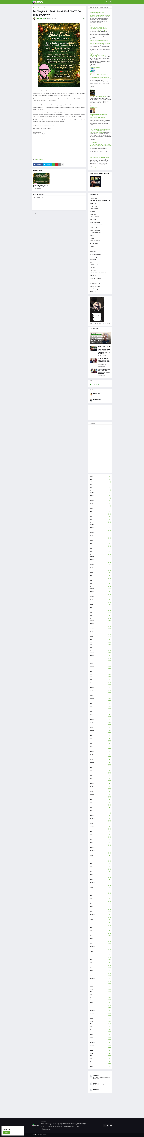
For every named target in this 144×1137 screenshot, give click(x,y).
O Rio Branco (93, 270)
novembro (100, 498)
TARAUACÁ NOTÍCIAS (95, 67)
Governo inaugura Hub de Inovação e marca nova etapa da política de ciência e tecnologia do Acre (100, 146)
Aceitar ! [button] (6, 1132)
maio (100, 482)
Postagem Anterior (37, 213)
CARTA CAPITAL (93, 227)
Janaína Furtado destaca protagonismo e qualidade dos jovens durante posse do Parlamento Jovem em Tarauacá (99, 116)
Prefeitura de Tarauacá (95, 286)
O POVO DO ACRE (94, 267)
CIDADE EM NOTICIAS (95, 230)
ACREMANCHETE (94, 208)
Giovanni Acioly (96, 393)
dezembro (100, 500)
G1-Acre (92, 246)
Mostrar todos (93, 167)
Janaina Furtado (94, 107)
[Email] (59, 164)
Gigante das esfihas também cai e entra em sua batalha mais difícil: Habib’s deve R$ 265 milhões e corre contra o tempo (100, 15)
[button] (106, 2)
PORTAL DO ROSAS (94, 281)
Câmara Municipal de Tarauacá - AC (98, 27)
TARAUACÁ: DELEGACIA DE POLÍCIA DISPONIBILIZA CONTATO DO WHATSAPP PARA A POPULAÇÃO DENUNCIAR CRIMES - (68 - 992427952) (104, 350)
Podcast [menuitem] (73, 2)
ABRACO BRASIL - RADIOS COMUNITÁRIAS (100, 200)
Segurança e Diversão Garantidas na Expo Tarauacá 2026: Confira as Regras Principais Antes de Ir (100, 43)
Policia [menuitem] (59, 2)
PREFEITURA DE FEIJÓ (95, 283)
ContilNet (92, 235)
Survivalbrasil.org (94, 289)
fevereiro (100, 506)
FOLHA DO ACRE (94, 243)
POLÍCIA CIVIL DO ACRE (95, 278)
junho (100, 484)
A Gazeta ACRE (93, 198)
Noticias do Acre (93, 142)
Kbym (91, 89)
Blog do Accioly (44, 7)
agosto (100, 490)
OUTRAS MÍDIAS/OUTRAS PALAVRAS (98, 273)
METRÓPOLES (93, 259)
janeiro (100, 503)
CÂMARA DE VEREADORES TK (97, 225)
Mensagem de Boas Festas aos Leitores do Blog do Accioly (40, 186)
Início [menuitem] (46, 2)
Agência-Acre (93, 219)
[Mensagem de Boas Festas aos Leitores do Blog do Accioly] (41, 178)
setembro (100, 492)
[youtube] (107, 1125)
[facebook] (104, 1125)
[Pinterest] (56, 164)
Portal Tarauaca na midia (95, 156)
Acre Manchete (93, 127)
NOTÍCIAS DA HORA (94, 264)
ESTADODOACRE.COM (95, 240)
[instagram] (111, 1125)
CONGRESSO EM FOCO (95, 232)
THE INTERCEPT (93, 291)
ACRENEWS (92, 211)
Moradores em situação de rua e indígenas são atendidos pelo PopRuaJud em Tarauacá (104, 371)
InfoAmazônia (93, 251)
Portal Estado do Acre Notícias (97, 12)
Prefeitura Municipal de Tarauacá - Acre (99, 40)
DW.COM (92, 238)
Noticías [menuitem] (52, 2)
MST (91, 262)
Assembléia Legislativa (95, 222)
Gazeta (91, 249)
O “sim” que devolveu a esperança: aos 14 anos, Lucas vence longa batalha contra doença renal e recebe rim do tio (104, 361)
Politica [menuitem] (66, 2)
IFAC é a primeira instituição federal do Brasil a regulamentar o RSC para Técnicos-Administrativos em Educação (100, 131)
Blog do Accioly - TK (44, 1134)
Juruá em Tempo (94, 257)
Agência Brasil (93, 214)
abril (100, 479)
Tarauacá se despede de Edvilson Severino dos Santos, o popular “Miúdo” (100, 338)
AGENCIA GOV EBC (94, 216)
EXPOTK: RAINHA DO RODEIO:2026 (98, 96)
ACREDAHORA (93, 206)
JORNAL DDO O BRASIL (95, 254)
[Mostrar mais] (62, 164)
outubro (100, 495)
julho (100, 487)
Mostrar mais (96, 395)
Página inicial (36, 7)
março (100, 476)
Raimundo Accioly (97, 399)
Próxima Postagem (81, 213)
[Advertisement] (59, 146)
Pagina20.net (93, 275)
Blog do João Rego (94, 54)
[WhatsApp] (53, 164)
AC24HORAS (93, 203)
